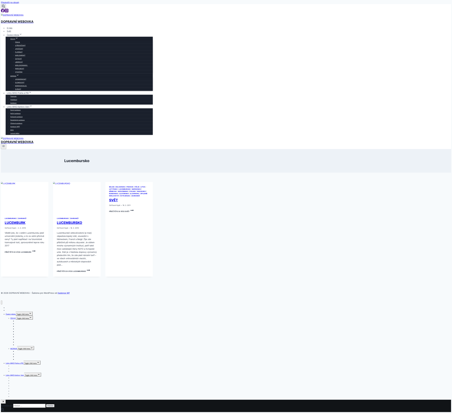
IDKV (12, 130)
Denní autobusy (15, 110)
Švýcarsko (125, 196)
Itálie (137, 187)
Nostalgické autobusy (17, 120)
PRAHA (17, 42)
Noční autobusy (15, 113)
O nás (9, 28)
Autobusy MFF (15, 127)
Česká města (11, 314)
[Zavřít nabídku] (1, 302)
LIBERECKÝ (19, 62)
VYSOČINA (18, 72)
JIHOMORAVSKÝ (20, 79)
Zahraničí (22, 218)
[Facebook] (3, 12)
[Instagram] (6, 12)
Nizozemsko (123, 191)
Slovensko (124, 193)
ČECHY (13, 318)
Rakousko (141, 191)
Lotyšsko (113, 189)
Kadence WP (64, 293)
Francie (130, 187)
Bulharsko (120, 187)
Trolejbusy (13, 100)
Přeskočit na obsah (10, 2)
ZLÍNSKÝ (18, 89)
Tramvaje (13, 96)
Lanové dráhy (14, 133)
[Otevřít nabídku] (3, 146)
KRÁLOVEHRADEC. (21, 65)
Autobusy (13, 103)
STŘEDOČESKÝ (20, 45)
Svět (9, 31)
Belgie (111, 187)
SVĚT (113, 200)
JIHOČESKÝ (19, 49)
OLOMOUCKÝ (19, 82)
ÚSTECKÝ (18, 59)
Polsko (132, 191)
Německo (113, 191)
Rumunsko (113, 193)
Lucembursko (10, 218)
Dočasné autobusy (16, 117)
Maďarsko (136, 189)
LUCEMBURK (15, 223)
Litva (143, 187)
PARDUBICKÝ (19, 69)
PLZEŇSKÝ (18, 52)
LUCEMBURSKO (69, 223)
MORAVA (13, 349)
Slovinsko (134, 193)
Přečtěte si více (18, 252)
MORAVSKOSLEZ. (21, 86)
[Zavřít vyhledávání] (3, 402)
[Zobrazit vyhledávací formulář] (3, 6)
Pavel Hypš (11, 228)
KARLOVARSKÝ (20, 55)
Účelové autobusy (16, 123)
